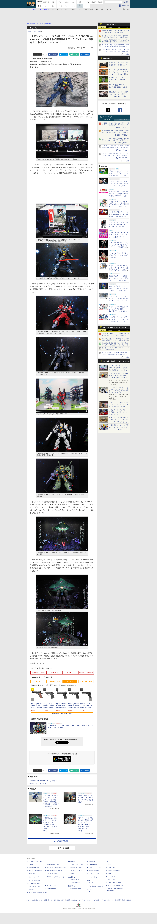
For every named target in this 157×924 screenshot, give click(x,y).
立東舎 (72, 874)
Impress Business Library (54, 870)
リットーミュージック (76, 864)
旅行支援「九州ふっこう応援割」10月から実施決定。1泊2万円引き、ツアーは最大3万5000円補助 (115, 340)
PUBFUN (108, 874)
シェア (54, 54)
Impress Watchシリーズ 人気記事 (114, 327)
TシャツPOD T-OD (76, 870)
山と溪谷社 (71, 877)
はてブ (65, 54)
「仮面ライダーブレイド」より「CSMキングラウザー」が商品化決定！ (118, 412)
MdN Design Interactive (96, 886)
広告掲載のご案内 (59, 900)
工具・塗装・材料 (86, 681)
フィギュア (64, 9)
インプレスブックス (53, 885)
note (76, 54)
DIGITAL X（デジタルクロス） (56, 877)
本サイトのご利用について (34, 900)
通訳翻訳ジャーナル (95, 870)
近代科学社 (71, 886)
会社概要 (96, 900)
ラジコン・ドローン (86, 673)
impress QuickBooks (114, 870)
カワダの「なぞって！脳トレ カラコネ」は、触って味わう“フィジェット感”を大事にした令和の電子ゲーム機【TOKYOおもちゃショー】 (118, 186)
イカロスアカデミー (95, 877)
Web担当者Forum (34, 867)
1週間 (118, 27)
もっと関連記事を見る (60, 841)
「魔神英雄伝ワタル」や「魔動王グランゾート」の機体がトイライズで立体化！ (118, 427)
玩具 (91, 9)
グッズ (85, 9)
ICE (107, 861)
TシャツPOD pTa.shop (115, 882)
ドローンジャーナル (34, 877)
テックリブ (90, 889)
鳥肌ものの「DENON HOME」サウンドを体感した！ (118, 79)
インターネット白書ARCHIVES (38, 892)
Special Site (107, 58)
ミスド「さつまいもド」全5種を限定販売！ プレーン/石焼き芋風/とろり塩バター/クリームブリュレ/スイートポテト (115, 354)
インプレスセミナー (53, 874)
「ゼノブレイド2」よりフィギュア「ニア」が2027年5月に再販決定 (118, 255)
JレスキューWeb (94, 874)
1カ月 (126, 27)
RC (80, 9)
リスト (45, 54)
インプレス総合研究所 (35, 870)
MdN (88, 880)
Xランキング (107, 117)
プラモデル (55, 9)
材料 (102, 9)
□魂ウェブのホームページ (38, 783)
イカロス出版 (91, 861)
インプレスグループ (107, 900)
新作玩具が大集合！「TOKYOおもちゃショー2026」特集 (116, 361)
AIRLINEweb (93, 864)
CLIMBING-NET (75, 883)
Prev (32, 699)
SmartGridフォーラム (53, 864)
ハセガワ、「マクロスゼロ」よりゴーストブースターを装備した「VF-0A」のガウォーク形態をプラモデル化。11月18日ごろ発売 (118, 270)
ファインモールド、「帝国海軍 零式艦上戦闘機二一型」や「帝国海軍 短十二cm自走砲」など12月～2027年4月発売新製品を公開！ (115, 46)
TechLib (91, 892)
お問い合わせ (48, 900)
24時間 (110, 27)
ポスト (39, 54)
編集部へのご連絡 (72, 900)
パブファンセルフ (113, 876)
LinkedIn (86, 54)
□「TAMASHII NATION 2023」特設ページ (44, 781)
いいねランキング (122, 119)
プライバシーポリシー (85, 900)
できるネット (33, 889)
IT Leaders (32, 874)
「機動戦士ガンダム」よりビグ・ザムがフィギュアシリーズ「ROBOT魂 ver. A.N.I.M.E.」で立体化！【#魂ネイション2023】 (51, 824)
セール (109, 9)
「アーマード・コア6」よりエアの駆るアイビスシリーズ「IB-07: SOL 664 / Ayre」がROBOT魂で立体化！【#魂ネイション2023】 (85, 824)
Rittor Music (72, 861)
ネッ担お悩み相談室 (34, 880)
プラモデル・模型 (38, 673)
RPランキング (106, 119)
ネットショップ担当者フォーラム (56, 867)
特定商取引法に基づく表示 (123, 900)
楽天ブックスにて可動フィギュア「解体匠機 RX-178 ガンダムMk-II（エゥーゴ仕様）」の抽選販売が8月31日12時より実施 (115, 37)
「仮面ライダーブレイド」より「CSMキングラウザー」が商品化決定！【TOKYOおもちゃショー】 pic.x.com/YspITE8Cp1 (116, 124)
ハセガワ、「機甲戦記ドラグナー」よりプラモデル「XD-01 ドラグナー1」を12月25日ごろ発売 (115, 41)
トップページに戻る (62, 848)
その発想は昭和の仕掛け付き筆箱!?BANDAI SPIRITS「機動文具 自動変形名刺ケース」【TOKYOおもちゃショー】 (118, 216)
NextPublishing (51, 889)
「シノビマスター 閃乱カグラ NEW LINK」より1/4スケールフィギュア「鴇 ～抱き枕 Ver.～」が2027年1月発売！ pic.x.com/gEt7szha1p (115, 140)
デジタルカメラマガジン (36, 886)
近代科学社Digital (75, 889)
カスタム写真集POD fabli (115, 885)
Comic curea (111, 867)
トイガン (73, 9)
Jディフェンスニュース (96, 867)
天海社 (110, 864)
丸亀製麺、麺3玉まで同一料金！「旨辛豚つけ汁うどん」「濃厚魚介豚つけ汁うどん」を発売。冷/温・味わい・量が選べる (115, 344)
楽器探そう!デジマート (77, 867)
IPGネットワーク (111, 879)
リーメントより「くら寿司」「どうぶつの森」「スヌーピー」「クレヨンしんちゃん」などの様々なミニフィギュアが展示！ (118, 422)
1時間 (102, 27)
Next (91, 699)
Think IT (31, 864)
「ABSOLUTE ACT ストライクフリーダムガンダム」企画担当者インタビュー (118, 390)
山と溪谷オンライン (76, 879)
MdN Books (92, 883)
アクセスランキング (110, 24)
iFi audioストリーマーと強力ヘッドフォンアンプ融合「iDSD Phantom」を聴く (118, 94)
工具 (97, 9)
